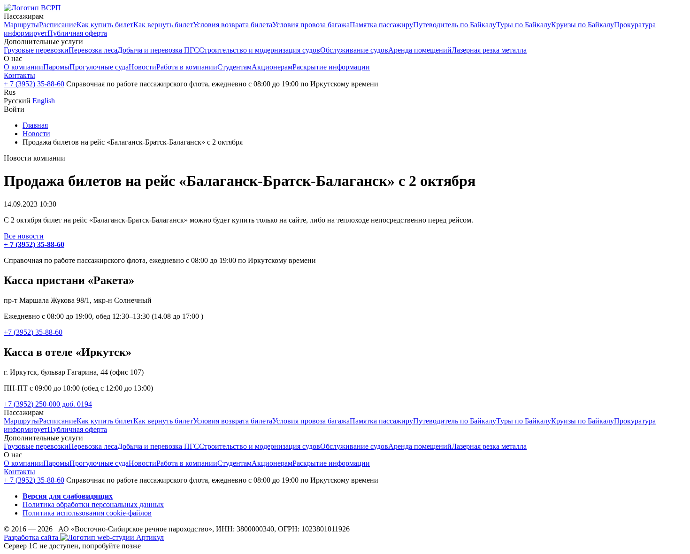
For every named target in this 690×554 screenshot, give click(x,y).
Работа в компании (186, 67)
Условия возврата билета (232, 25)
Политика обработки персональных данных (93, 504)
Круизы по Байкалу (582, 25)
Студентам (234, 67)
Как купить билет (105, 25)
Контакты (19, 75)
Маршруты (21, 25)
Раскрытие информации (331, 67)
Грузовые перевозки (36, 50)
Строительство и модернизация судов (259, 50)
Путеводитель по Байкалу (454, 25)
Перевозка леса (93, 50)
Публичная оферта (77, 33)
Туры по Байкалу (523, 25)
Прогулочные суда (99, 67)
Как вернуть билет (163, 25)
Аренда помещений (420, 50)
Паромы (56, 67)
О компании (23, 67)
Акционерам (272, 67)
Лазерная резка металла (489, 50)
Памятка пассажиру (381, 25)
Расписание (58, 25)
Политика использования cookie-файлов (87, 513)
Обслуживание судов (354, 50)
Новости (142, 67)
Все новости (24, 236)
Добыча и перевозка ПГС (158, 50)
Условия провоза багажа (311, 25)
